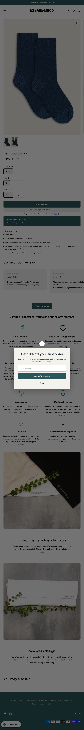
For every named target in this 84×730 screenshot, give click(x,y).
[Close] (42, 343)
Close (42, 383)
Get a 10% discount (42, 376)
